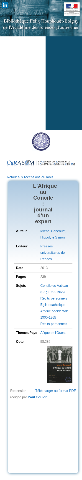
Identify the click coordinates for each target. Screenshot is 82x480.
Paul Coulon (37, 397)
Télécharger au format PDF (55, 391)
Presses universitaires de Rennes (52, 252)
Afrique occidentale (54, 311)
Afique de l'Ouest (53, 333)
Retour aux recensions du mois (30, 177)
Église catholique (52, 305)
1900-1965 (48, 317)
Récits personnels (53, 298)
